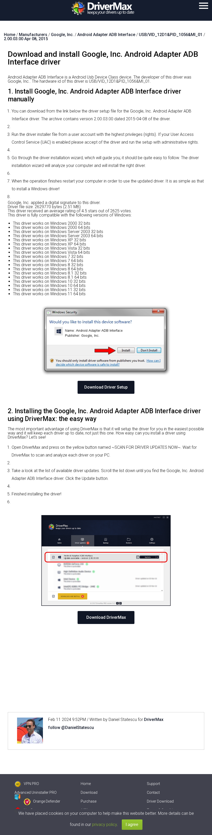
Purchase (88, 801)
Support (153, 783)
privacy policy (104, 824)
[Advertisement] (106, 668)
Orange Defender (46, 801)
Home (86, 783)
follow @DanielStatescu (71, 727)
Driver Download (160, 801)
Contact (153, 792)
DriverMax (153, 719)
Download (89, 792)
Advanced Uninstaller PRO (35, 792)
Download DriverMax (106, 617)
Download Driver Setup (106, 387)
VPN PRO (31, 783)
